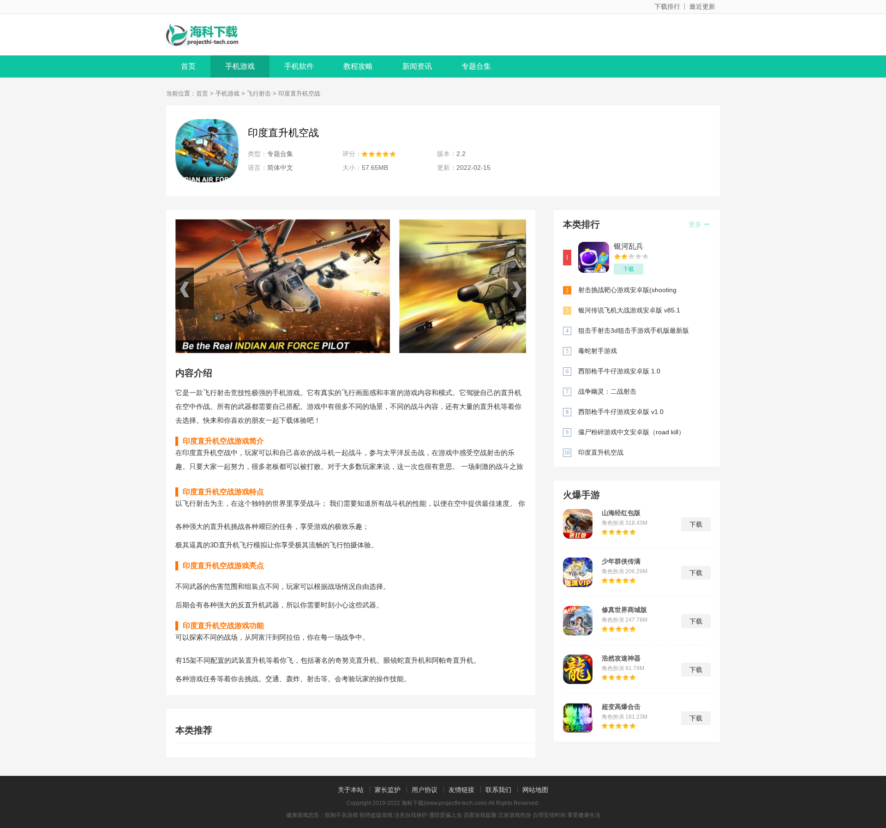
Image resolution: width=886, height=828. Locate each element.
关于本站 (351, 789)
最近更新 (702, 6)
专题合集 (476, 66)
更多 (695, 224)
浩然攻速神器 (621, 658)
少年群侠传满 (621, 561)
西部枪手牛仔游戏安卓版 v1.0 (621, 411)
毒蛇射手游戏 (597, 350)
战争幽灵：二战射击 (607, 391)
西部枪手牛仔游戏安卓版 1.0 (619, 371)
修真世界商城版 (624, 609)
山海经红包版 (621, 512)
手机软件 (299, 66)
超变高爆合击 (621, 706)
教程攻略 (358, 66)
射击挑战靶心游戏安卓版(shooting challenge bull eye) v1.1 (627, 290)
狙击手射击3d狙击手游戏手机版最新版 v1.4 (633, 331)
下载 (628, 269)
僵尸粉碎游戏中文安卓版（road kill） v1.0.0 (631, 432)
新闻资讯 (417, 66)
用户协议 (424, 789)
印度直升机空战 (600, 452)
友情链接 (461, 789)
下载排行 (667, 6)
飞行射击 (259, 93)
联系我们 (498, 789)
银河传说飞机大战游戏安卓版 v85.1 (629, 310)
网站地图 (535, 789)
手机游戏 (240, 66)
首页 (188, 66)
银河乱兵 (628, 246)
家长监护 (388, 789)
